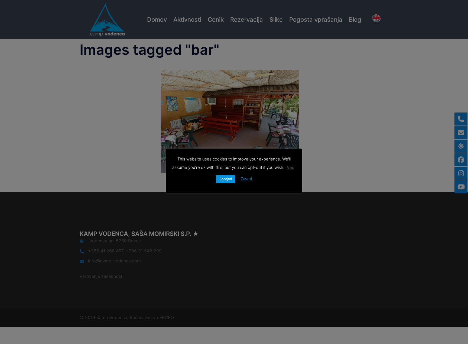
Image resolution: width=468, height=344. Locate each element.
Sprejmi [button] (225, 179)
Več (290, 167)
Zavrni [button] (246, 178)
